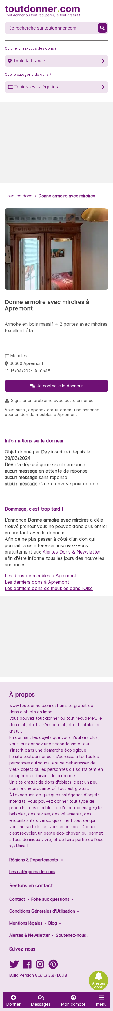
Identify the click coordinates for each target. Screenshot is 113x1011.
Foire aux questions (50, 899)
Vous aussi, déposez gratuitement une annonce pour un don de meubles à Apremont (52, 412)
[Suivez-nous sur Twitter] (14, 966)
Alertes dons (98, 985)
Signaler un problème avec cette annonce (52, 400)
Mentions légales (25, 922)
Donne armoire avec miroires (67, 195)
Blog (52, 922)
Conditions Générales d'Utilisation (42, 911)
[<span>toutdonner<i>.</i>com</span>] (42, 11)
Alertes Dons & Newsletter (71, 552)
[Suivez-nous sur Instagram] (40, 966)
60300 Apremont (26, 363)
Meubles (18, 355)
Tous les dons (18, 195)
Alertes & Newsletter (29, 935)
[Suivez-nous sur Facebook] (27, 966)
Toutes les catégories (36, 86)
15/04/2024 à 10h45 (30, 370)
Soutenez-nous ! (72, 935)
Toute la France (29, 60)
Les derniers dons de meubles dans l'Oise (49, 588)
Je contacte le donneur (60, 385)
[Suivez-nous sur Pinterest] (53, 966)
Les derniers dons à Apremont (37, 582)
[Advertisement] (56, 142)
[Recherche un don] (102, 28)
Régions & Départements (33, 859)
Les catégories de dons (32, 871)
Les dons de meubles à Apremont (41, 575)
